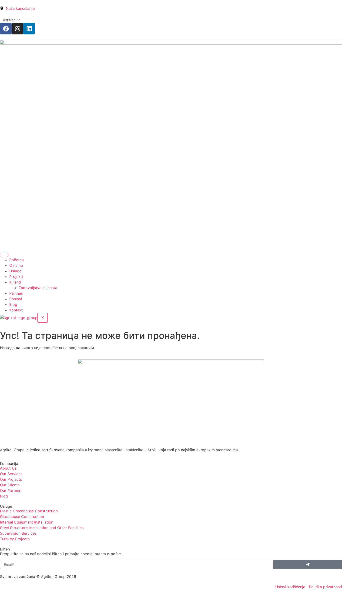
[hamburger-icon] (4, 255)
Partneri (16, 293)
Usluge (15, 271)
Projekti (16, 276)
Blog (13, 304)
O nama (16, 265)
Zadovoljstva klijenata (38, 287)
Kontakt (16, 310)
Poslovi (15, 299)
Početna (16, 259)
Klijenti (15, 282)
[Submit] (308, 564)
